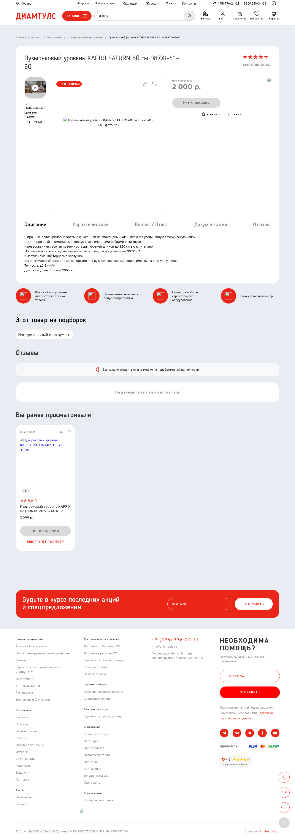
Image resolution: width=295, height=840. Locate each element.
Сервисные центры (97, 699)
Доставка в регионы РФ (100, 653)
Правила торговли (97, 755)
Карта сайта (92, 782)
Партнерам (92, 741)
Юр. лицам (129, 3)
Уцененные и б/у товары (33, 699)
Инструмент (24, 679)
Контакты (189, 3)
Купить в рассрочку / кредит (104, 716)
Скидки (21, 804)
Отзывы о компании (30, 745)
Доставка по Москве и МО (102, 646)
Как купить (23, 717)
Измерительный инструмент (44, 334)
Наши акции (24, 797)
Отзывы (262, 224)
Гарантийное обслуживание (103, 692)
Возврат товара (95, 674)
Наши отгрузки (26, 731)
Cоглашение (92, 769)
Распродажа (24, 692)
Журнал (151, 3)
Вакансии (22, 772)
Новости (22, 724)
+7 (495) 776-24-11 (226, 3)
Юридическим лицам (99, 800)
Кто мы (21, 738)
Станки (21, 660)
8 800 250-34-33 (254, 3)
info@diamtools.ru (164, 646)
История (22, 752)
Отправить (250, 692)
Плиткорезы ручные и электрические (43, 653)
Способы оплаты (95, 667)
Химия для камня (28, 686)
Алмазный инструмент (32, 646)
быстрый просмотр (45, 542)
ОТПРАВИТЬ (254, 604)
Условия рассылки (96, 776)
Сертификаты (25, 759)
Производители (95, 748)
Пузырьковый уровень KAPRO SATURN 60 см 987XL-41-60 (45, 508)
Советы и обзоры (96, 734)
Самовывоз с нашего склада (104, 660)
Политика (91, 762)
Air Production (269, 831)
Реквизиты (23, 766)
